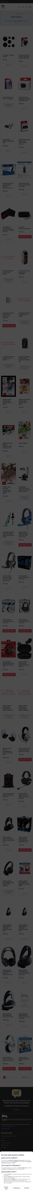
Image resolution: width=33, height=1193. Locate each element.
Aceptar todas (6, 1187)
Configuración (16, 1188)
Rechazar (26, 1188)
